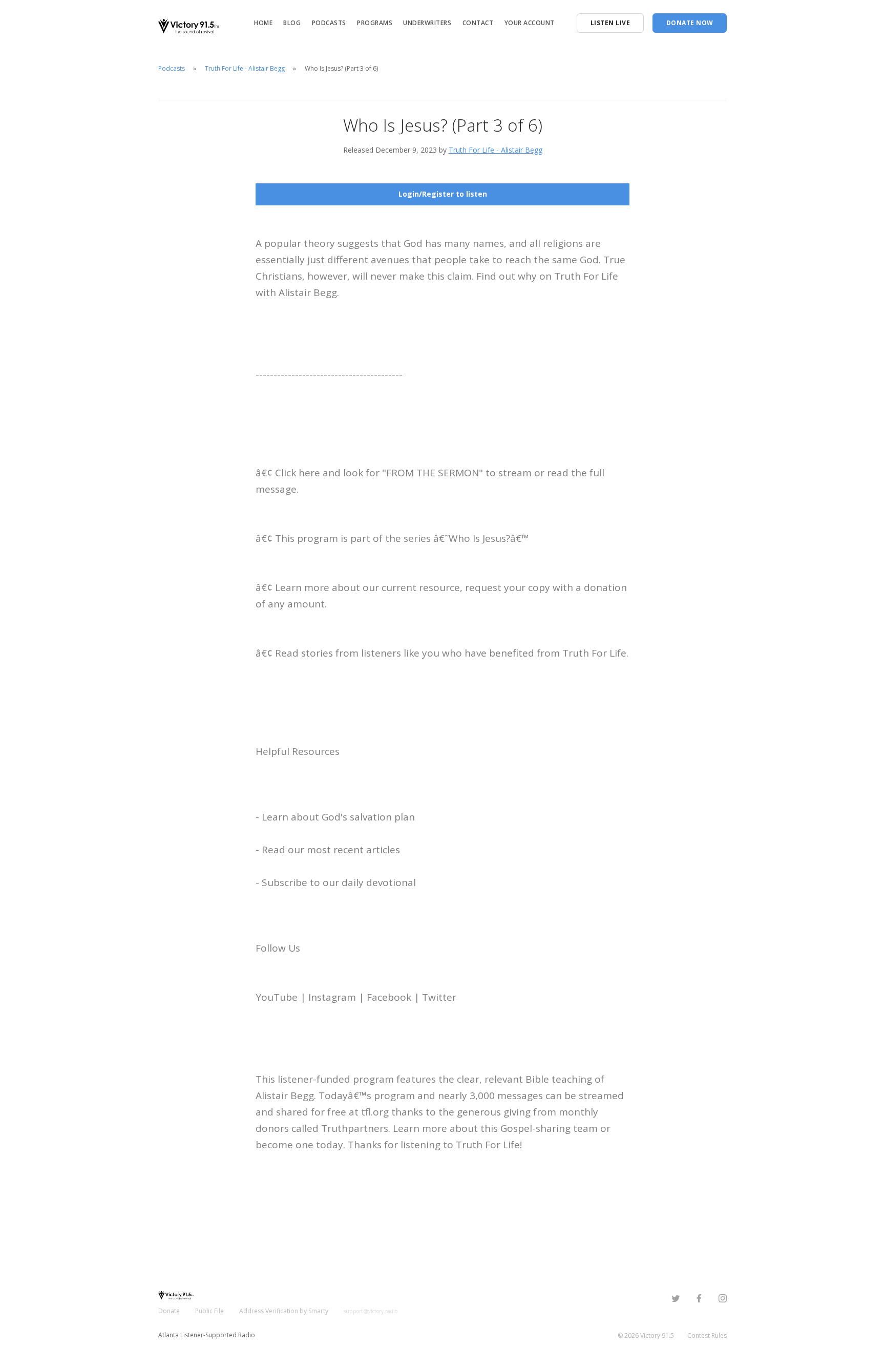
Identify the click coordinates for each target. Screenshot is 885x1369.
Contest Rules (707, 1335)
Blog (292, 22)
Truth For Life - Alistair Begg (245, 68)
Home (263, 22)
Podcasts (329, 22)
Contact (478, 22)
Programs (374, 22)
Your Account (529, 22)
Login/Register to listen (442, 194)
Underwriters (427, 22)
